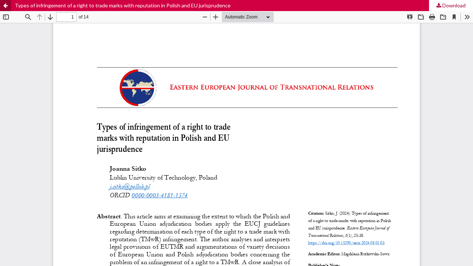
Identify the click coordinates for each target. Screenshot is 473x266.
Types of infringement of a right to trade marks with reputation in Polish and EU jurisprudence (123, 5)
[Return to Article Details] (5, 5)
